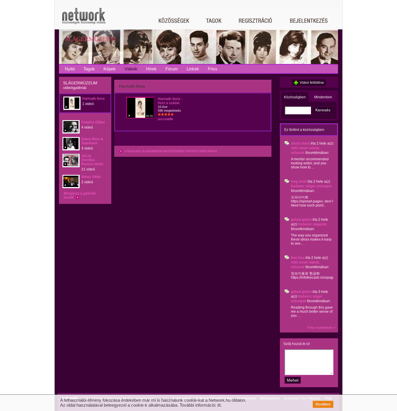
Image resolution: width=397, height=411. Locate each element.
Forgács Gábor (93, 122)
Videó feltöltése (312, 83)
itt (219, 405)
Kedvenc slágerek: (312, 224)
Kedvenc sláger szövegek (311, 186)
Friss (212, 68)
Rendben (323, 404)
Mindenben (323, 97)
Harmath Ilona (93, 99)
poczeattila (165, 119)
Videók (130, 68)
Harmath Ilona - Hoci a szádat (170, 101)
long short (299, 181)
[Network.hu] (83, 18)
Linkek (193, 68)
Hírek (151, 68)
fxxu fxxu (298, 258)
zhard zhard (300, 143)
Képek (109, 68)
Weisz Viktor (91, 177)
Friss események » (321, 327)
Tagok (89, 68)
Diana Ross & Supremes (92, 141)
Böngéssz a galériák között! (80, 195)
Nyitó (70, 68)
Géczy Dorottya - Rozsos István (92, 160)
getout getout (301, 220)
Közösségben (295, 97)
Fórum (171, 68)
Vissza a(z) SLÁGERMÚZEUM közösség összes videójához (170, 151)
